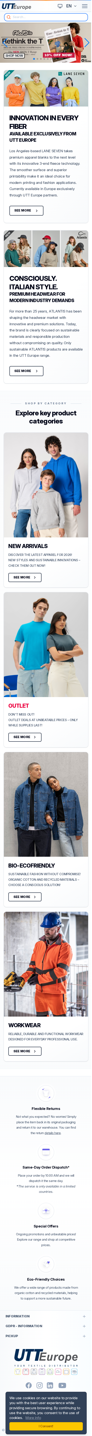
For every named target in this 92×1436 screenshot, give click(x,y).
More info (33, 1418)
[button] (5, 42)
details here (53, 1133)
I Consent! (45, 1426)
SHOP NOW (14, 56)
